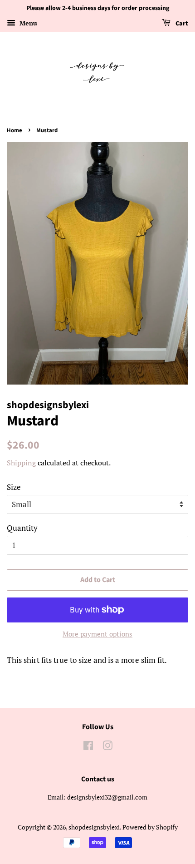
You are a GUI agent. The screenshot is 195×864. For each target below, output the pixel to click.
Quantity (22, 528)
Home (14, 130)
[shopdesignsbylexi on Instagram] (107, 747)
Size (14, 487)
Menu (27, 23)
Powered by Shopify (150, 827)
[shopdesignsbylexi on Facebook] (88, 747)
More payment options (97, 633)
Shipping (21, 463)
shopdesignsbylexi (94, 827)
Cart (181, 23)
